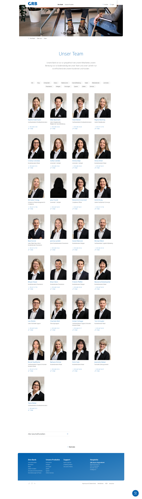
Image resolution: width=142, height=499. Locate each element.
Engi (38, 83)
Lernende (106, 83)
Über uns (39, 38)
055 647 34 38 (33, 328)
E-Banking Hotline (68, 464)
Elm (32, 83)
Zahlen (84, 86)
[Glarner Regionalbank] (41, 3)
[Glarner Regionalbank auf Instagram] (32, 483)
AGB (106, 483)
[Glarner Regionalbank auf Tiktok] (29, 483)
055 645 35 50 (100, 248)
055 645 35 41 (56, 328)
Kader (86, 83)
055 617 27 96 (33, 207)
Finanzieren (49, 86)
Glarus (55, 83)
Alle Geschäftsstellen (36, 434)
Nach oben (72, 447)
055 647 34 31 (100, 166)
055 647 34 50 (94, 468)
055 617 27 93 (33, 287)
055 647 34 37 (100, 369)
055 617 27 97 (33, 369)
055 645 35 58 (78, 287)
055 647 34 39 (56, 207)
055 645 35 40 (33, 127)
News (29, 466)
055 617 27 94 (100, 207)
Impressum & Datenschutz (89, 483)
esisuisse (111, 483)
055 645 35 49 (78, 127)
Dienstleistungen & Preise (34, 473)
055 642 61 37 (78, 328)
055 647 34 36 (78, 369)
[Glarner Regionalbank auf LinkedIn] (35, 483)
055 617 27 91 (33, 248)
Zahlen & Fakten (32, 468)
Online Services (50, 473)
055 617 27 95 (100, 127)
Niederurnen (64, 83)
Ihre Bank (60, 4)
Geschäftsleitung (76, 83)
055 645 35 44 (56, 127)
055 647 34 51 (78, 207)
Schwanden (47, 83)
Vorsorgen (67, 86)
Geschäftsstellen (32, 462)
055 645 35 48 (56, 287)
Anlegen (58, 86)
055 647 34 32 (100, 287)
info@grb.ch (93, 469)
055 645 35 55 (33, 166)
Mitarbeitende (95, 83)
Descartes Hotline (68, 466)
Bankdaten (30, 464)
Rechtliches (100, 483)
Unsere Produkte (69, 4)
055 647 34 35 (100, 328)
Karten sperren (67, 462)
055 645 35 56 (78, 248)
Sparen (76, 86)
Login (112, 4)
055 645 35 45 (56, 166)
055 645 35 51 (33, 408)
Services (92, 86)
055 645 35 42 (56, 248)
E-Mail (31, 128)
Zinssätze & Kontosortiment (35, 471)
